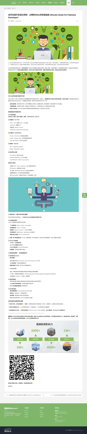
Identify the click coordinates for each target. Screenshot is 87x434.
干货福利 (50, 2)
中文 (69, 2)
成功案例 (43, 2)
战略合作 (56, 2)
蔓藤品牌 (62, 2)
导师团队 (25, 2)
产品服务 (37, 2)
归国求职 (26, 414)
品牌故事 (41, 414)
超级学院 (31, 2)
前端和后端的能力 (17, 100)
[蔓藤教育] (14, 2)
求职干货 (9, 8)
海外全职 (26, 412)
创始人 (41, 410)
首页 (19, 2)
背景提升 (26, 416)
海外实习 (26, 410)
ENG (73, 2)
